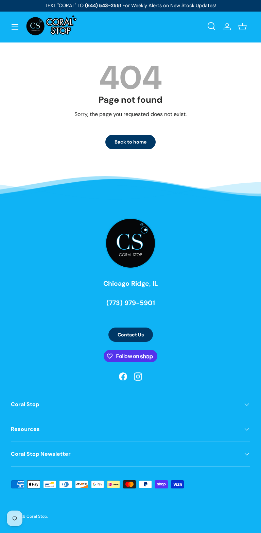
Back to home (130, 142)
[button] (242, 26)
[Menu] (14, 26)
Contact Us (131, 335)
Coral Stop (37, 516)
